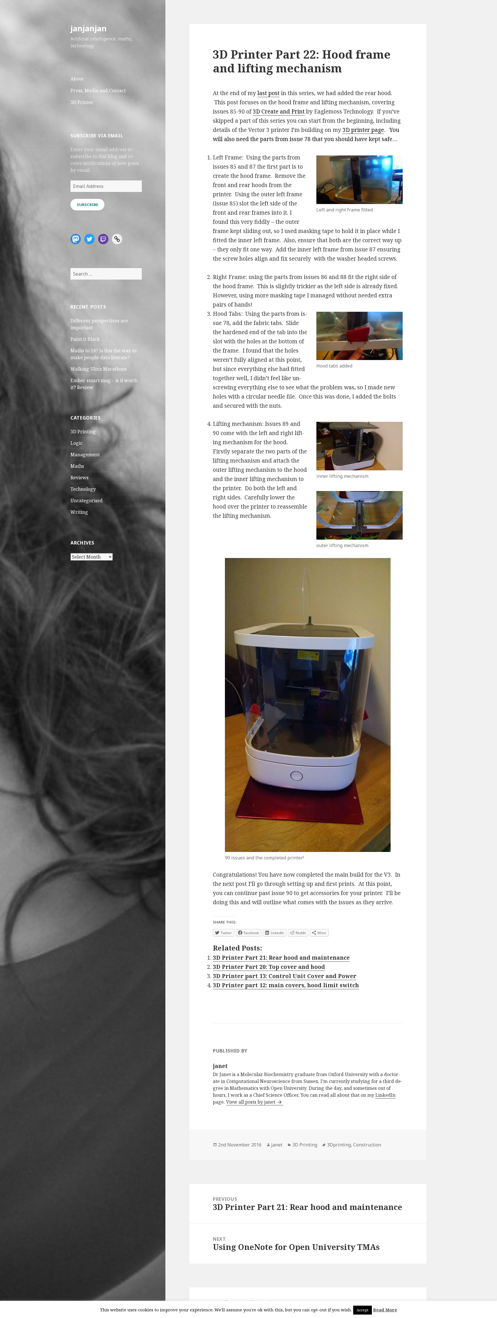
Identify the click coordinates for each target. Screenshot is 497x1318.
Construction (367, 1145)
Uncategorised (86, 500)
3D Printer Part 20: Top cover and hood (269, 967)
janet (276, 1145)
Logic (76, 443)
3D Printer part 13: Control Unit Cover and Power (284, 976)
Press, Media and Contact (98, 90)
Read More (385, 1310)
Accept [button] (362, 1310)
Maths (77, 466)
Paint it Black (85, 339)
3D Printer (81, 102)
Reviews (79, 477)
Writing (79, 512)
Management (85, 454)
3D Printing (83, 431)
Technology (83, 489)
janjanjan (88, 28)
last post (268, 93)
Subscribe (87, 204)
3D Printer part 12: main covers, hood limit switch (286, 985)
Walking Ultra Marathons (98, 369)
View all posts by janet (251, 1102)
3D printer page (363, 130)
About (77, 79)
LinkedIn (385, 1095)
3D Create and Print (279, 111)
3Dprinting (339, 1145)
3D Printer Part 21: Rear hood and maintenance (281, 957)
